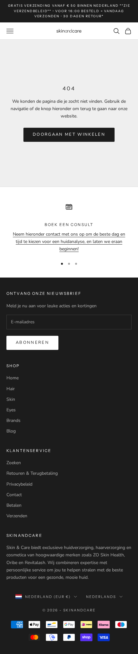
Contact (14, 495)
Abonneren (32, 342)
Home (12, 378)
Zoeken (13, 463)
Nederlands (101, 596)
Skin (10, 399)
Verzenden (16, 516)
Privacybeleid (19, 484)
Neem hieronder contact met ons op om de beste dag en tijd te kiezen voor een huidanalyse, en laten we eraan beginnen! (69, 241)
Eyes (11, 410)
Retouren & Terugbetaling (32, 473)
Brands (13, 420)
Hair (10, 389)
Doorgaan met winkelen (69, 134)
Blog (11, 431)
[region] (69, 226)
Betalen (14, 505)
